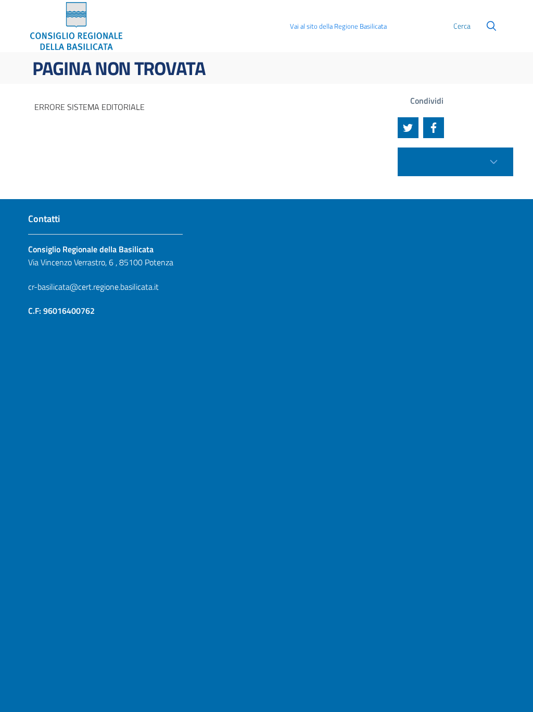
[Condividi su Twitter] (408, 127)
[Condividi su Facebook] (433, 127)
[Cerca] (491, 26)
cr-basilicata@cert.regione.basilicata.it (93, 286)
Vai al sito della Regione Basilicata (338, 26)
